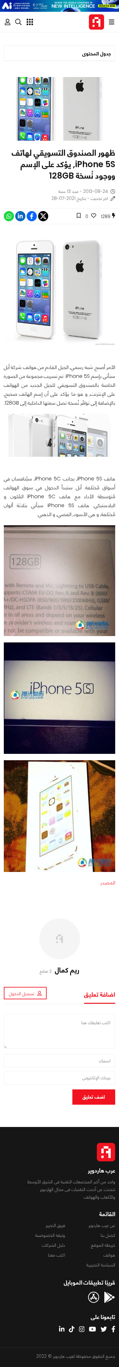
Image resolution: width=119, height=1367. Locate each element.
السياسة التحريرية (100, 1265)
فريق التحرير (55, 1225)
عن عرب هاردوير (102, 1225)
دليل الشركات (53, 1245)
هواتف (109, 1255)
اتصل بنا (108, 1235)
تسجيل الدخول (21, 993)
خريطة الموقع (103, 1245)
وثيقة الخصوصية (50, 1235)
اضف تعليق (94, 1097)
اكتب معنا (56, 1255)
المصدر (107, 882)
